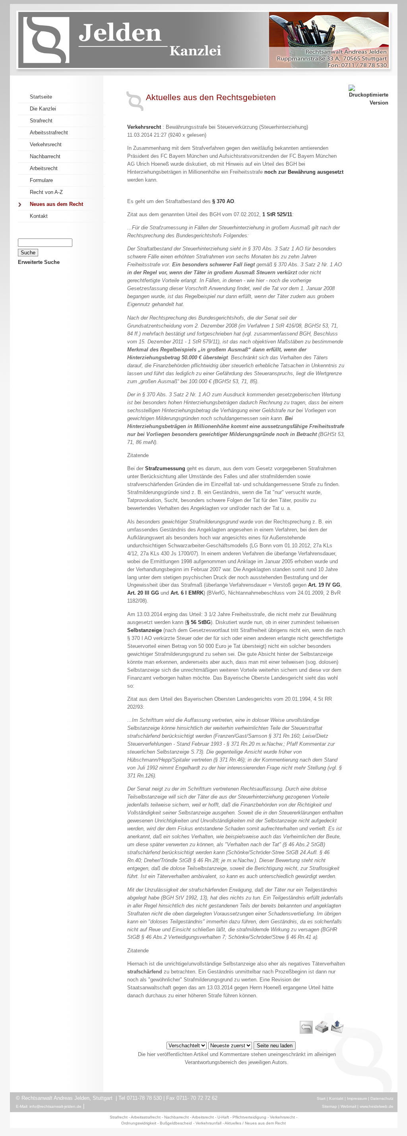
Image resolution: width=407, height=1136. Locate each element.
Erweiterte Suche (39, 262)
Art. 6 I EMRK (187, 593)
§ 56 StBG (198, 622)
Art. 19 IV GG (324, 585)
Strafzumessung (165, 468)
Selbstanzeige (144, 630)
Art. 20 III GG (143, 593)
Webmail (348, 1106)
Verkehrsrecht (144, 127)
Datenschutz (381, 1098)
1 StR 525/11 (277, 214)
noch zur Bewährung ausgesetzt (303, 172)
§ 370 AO (223, 201)
